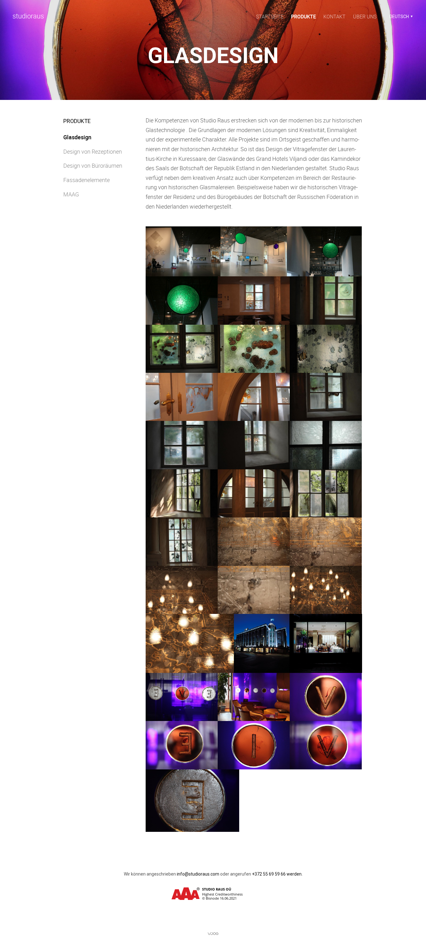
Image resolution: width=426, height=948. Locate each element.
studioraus (28, 15)
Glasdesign (77, 137)
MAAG (71, 194)
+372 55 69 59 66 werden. (277, 873)
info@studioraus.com (198, 873)
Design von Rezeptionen (92, 151)
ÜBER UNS (364, 16)
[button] (400, 16)
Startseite (269, 16)
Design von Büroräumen (92, 165)
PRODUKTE (303, 16)
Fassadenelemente (86, 180)
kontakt (334, 16)
